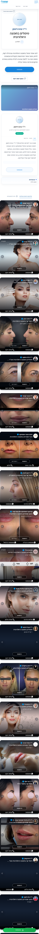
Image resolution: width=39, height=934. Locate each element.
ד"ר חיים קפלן (28, 858)
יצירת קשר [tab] (26, 138)
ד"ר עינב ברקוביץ (27, 666)
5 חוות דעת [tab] (14, 384)
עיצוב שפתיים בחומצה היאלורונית (20, 514)
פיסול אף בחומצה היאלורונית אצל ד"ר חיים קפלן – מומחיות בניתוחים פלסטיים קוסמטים (19, 861)
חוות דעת (25, 6)
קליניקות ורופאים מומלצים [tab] (26, 196)
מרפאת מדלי (28, 550)
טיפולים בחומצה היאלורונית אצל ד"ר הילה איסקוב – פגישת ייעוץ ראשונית (19, 360)
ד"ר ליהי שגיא (28, 241)
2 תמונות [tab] (24, 384)
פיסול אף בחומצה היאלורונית (22, 321)
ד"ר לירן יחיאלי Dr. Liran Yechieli (22, 820)
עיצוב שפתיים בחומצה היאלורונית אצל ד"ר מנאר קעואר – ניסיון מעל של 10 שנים (19, 398)
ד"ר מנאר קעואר (27, 203)
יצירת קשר (18, 6)
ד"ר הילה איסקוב (27, 357)
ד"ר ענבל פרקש (27, 627)
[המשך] (2, 217)
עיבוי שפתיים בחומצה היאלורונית (21, 437)
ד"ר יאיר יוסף (28, 781)
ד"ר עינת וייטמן (19, 29)
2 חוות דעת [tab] (14, 500)
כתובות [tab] (30, 138)
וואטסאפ (19, 69)
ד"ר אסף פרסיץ (27, 280)
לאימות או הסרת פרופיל (8, 11)
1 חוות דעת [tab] (14, 345)
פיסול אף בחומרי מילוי (24, 784)
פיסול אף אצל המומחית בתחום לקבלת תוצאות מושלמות (19, 475)
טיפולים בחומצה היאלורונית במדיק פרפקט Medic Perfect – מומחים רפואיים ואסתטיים (19, 591)
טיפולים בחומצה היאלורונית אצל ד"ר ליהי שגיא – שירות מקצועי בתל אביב (19, 244)
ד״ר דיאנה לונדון (27, 473)
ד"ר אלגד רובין (28, 319)
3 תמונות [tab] (24, 345)
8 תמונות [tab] (19, 924)
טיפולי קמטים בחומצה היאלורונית (20, 745)
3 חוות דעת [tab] (14, 423)
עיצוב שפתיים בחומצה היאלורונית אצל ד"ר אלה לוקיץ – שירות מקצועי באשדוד (19, 899)
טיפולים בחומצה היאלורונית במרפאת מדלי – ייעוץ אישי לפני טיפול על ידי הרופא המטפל (19, 552)
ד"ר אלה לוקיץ (28, 897)
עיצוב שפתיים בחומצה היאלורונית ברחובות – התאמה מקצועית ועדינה (19, 822)
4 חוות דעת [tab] (14, 461)
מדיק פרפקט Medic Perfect (24, 588)
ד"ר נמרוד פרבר (27, 743)
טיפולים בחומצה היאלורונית (22, 282)
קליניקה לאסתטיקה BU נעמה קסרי (22, 511)
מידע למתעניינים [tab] (11, 196)
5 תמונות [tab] (19, 307)
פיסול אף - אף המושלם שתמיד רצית (20, 205)
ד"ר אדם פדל (28, 704)
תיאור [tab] (34, 138)
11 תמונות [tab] (19, 808)
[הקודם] (36, 217)
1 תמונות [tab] (19, 230)
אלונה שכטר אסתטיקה (25, 434)
